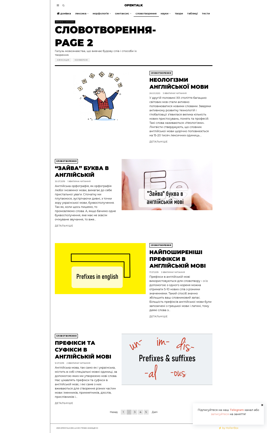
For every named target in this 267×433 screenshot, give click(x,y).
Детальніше (158, 141)
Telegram (237, 410)
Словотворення (161, 73)
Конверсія (81, 60)
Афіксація (63, 60)
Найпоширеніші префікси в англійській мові (177, 259)
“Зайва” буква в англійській (82, 171)
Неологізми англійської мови (178, 83)
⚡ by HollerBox (228, 428)
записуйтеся (220, 414)
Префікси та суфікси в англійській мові (83, 350)
